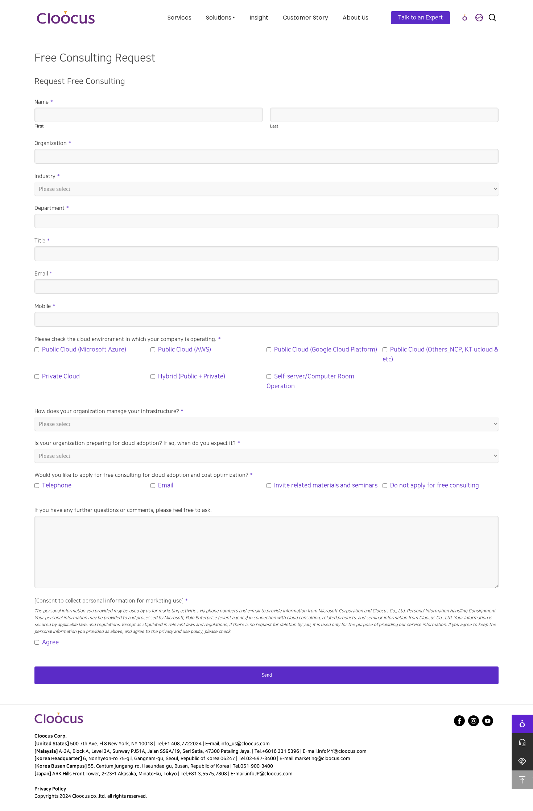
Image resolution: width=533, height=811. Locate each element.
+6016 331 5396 (280, 751)
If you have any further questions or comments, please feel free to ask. (123, 510)
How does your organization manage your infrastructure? (108, 411)
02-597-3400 (261, 758)
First (39, 126)
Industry (46, 176)
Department (51, 208)
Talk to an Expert (420, 17)
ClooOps (464, 17)
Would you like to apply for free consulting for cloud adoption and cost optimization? (143, 475)
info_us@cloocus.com (245, 743)
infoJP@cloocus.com (269, 773)
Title (41, 241)
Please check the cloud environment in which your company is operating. (127, 339)
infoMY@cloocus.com (342, 751)
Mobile (44, 306)
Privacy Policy (50, 788)
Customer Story (305, 17)
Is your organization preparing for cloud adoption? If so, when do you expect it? (137, 443)
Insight (258, 17)
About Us (355, 17)
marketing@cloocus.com (322, 758)
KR (479, 17)
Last (274, 126)
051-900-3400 (256, 766)
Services (179, 17)
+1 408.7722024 (183, 743)
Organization (52, 143)
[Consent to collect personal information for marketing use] (110, 601)
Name (43, 102)
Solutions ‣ (220, 17)
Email (43, 274)
